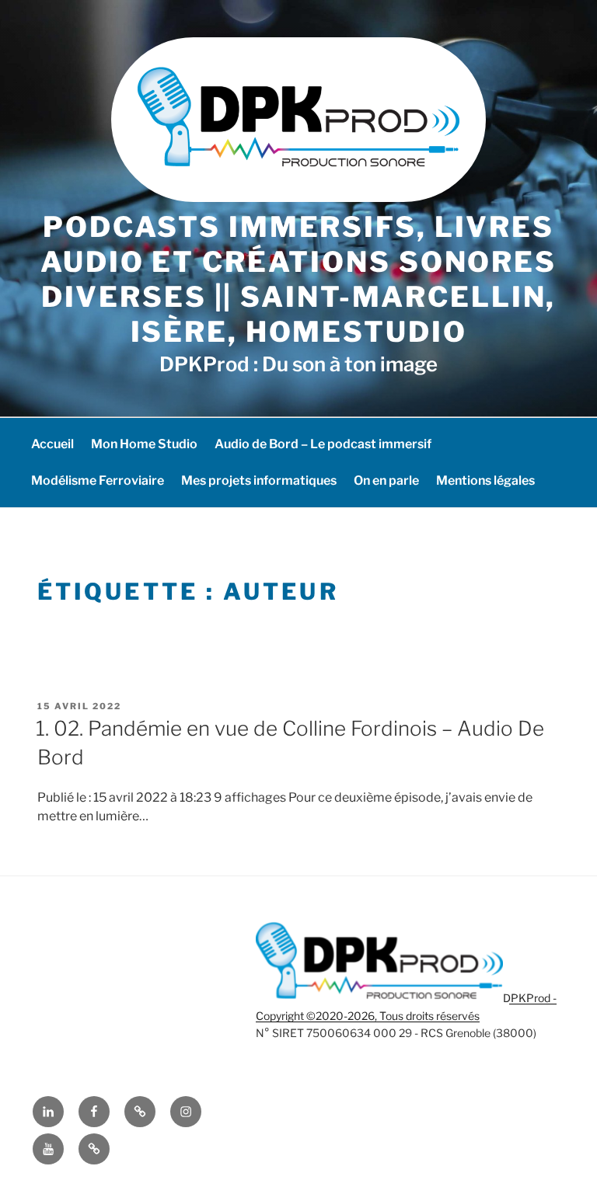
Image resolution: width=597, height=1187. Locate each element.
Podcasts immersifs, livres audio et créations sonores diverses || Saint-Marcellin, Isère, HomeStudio (298, 279)
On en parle (386, 480)
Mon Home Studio (144, 444)
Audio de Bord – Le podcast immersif (323, 444)
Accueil (52, 444)
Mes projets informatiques (259, 480)
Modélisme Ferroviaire (97, 480)
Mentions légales (485, 480)
